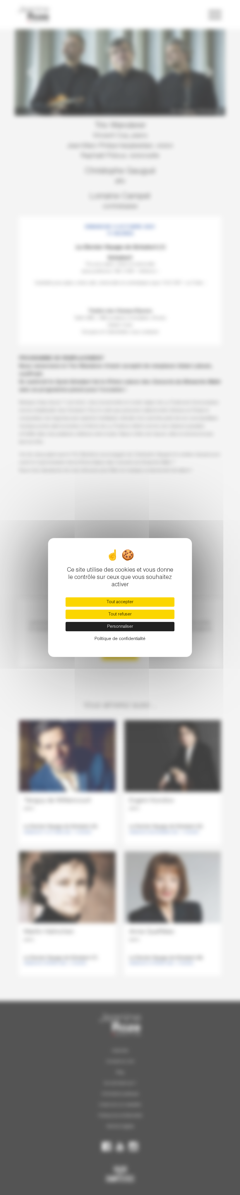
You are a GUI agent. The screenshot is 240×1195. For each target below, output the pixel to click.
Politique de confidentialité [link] (120, 639)
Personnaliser (120, 627)
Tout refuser (120, 614)
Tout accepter (120, 602)
